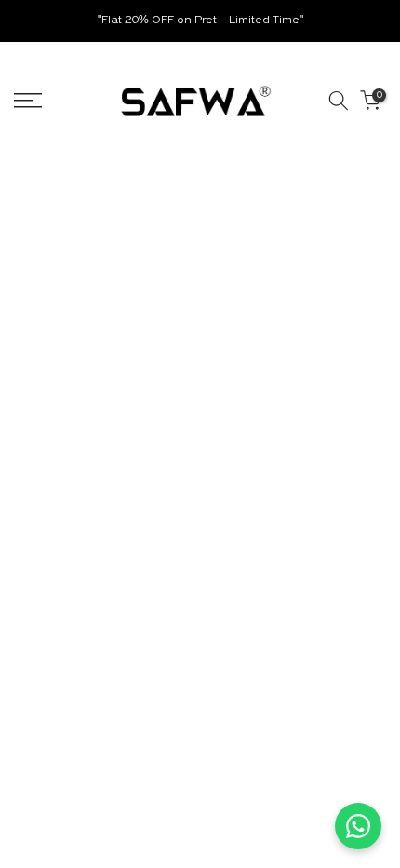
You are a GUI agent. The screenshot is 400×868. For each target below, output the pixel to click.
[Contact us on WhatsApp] (358, 826)
